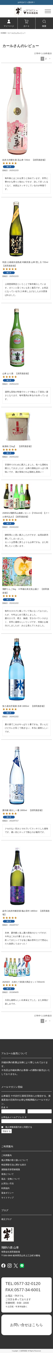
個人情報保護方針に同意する (18, 1127)
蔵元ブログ (6, 1219)
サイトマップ (7, 1197)
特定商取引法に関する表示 (13, 1164)
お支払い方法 (7, 1183)
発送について (7, 1174)
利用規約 (5, 1188)
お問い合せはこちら (26, 1325)
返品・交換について (10, 1179)
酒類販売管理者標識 (10, 1169)
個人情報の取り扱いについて (14, 1160)
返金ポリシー (7, 1193)
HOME (3, 33)
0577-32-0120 (22, 1284)
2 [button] (46, 58)
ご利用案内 (6, 1155)
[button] (50, 59)
